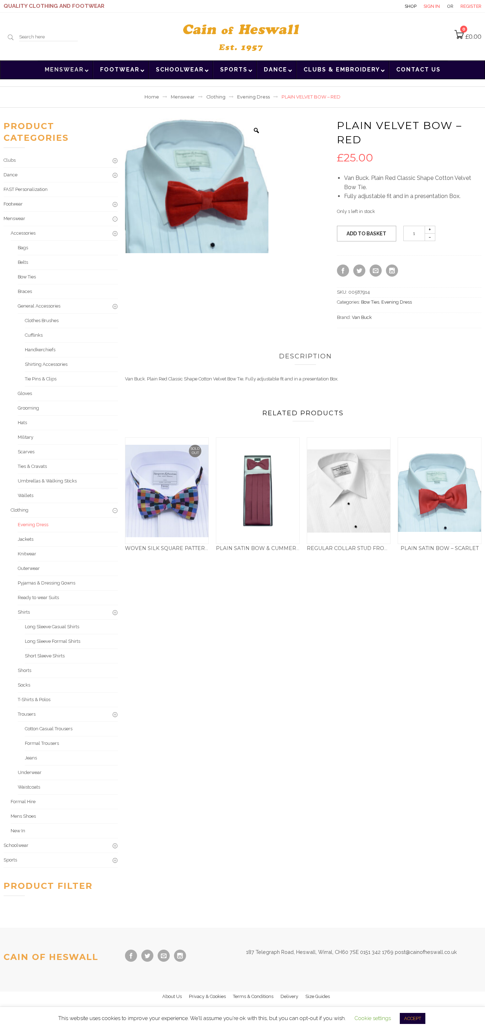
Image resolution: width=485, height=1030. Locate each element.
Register (471, 6)
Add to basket (366, 233)
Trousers (27, 714)
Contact (385, 6)
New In (18, 830)
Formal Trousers (42, 743)
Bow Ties (370, 302)
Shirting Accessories (46, 364)
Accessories (23, 233)
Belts (23, 262)
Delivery (289, 996)
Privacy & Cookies (207, 996)
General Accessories (39, 306)
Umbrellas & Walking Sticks (47, 481)
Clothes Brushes (42, 320)
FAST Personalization (26, 189)
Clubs (10, 160)
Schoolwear (16, 845)
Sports (10, 860)
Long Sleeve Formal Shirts (52, 641)
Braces (25, 291)
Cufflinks (34, 335)
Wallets (25, 495)
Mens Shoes (23, 816)
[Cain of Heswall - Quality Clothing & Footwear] (242, 36)
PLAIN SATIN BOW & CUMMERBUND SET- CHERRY (282, 548)
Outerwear (29, 568)
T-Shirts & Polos (34, 699)
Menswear (183, 97)
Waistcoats (29, 787)
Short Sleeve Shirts (45, 655)
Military (25, 437)
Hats (22, 422)
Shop (410, 6)
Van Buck (362, 317)
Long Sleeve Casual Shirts (52, 626)
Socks (24, 685)
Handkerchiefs (40, 349)
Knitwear (27, 553)
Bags (23, 247)
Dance (10, 174)
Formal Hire (23, 801)
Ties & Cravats (32, 466)
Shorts (24, 670)
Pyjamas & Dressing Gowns (46, 583)
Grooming (28, 408)
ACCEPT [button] (412, 1018)
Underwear (30, 772)
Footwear (13, 204)
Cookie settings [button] (372, 1018)
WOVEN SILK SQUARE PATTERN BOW (174, 548)
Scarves (26, 451)
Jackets (25, 539)
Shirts (24, 612)
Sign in (432, 6)
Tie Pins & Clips (40, 378)
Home (152, 97)
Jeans (31, 758)
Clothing (215, 97)
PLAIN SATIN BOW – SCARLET (439, 548)
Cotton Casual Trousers (48, 728)
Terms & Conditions (253, 996)
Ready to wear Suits (38, 597)
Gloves (25, 393)
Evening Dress (253, 97)
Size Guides (317, 996)
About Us (172, 996)
